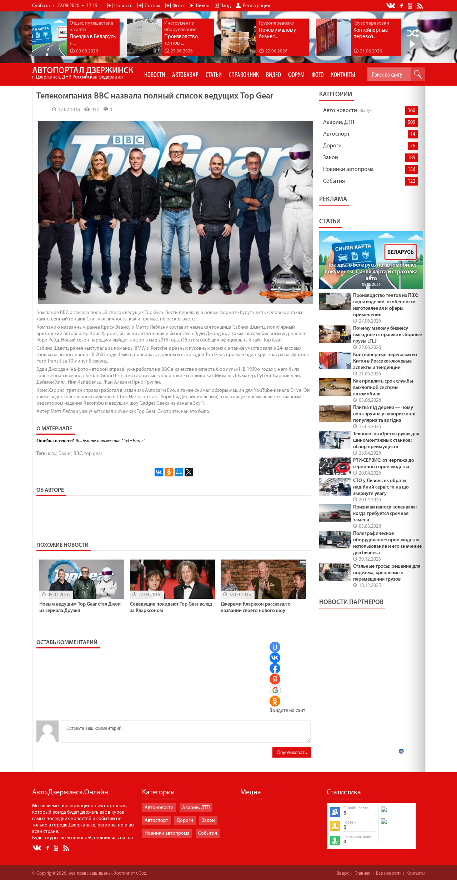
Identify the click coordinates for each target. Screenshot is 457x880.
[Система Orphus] (396, 825)
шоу (52, 453)
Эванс (65, 453)
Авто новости (340, 110)
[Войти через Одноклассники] (275, 701)
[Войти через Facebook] (275, 668)
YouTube (410, 5)
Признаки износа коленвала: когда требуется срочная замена (385, 514)
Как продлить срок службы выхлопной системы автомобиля (383, 388)
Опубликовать (292, 752)
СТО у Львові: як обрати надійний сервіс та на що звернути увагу (381, 487)
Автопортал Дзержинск (83, 73)
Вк (391, 6)
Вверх (343, 873)
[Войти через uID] (275, 647)
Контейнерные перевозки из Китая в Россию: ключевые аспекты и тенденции (385, 361)
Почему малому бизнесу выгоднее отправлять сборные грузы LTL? (387, 335)
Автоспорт (336, 134)
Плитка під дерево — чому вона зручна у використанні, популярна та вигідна (385, 414)
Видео (203, 6)
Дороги (332, 146)
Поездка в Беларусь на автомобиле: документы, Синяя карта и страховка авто (371, 272)
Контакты (415, 873)
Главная (362, 873)
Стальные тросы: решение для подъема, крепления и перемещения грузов (386, 573)
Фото (178, 6)
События (334, 181)
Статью (152, 6)
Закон (330, 158)
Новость (123, 6)
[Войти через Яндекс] (275, 679)
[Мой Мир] (179, 472)
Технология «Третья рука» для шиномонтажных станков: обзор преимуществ (386, 440)
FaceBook (402, 5)
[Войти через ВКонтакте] (275, 657)
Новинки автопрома (348, 169)
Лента (421, 5)
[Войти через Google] (275, 690)
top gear (93, 453)
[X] (189, 472)
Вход (225, 6)
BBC (78, 453)
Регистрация (256, 6)
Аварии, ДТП (338, 122)
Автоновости (159, 807)
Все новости (388, 873)
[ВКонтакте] (159, 472)
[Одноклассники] (169, 472)
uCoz (141, 873)
